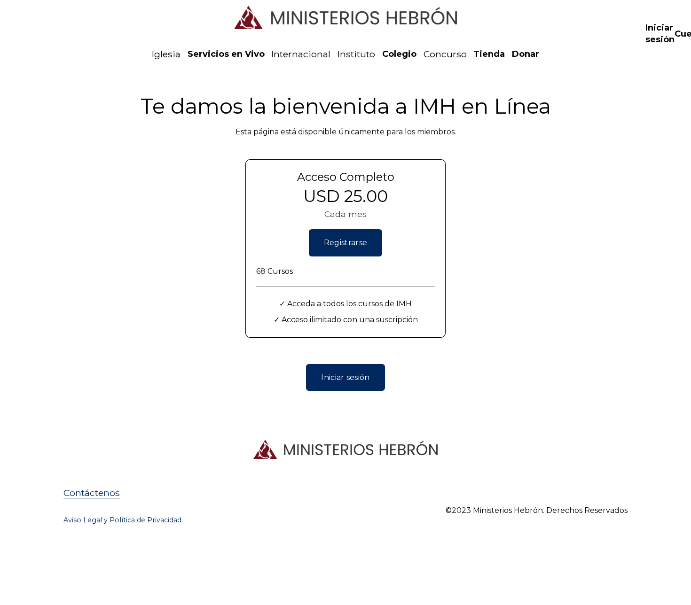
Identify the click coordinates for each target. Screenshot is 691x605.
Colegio (399, 54)
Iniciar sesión (345, 377)
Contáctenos (91, 492)
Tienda (489, 54)
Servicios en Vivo (226, 54)
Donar (525, 54)
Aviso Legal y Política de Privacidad (122, 520)
